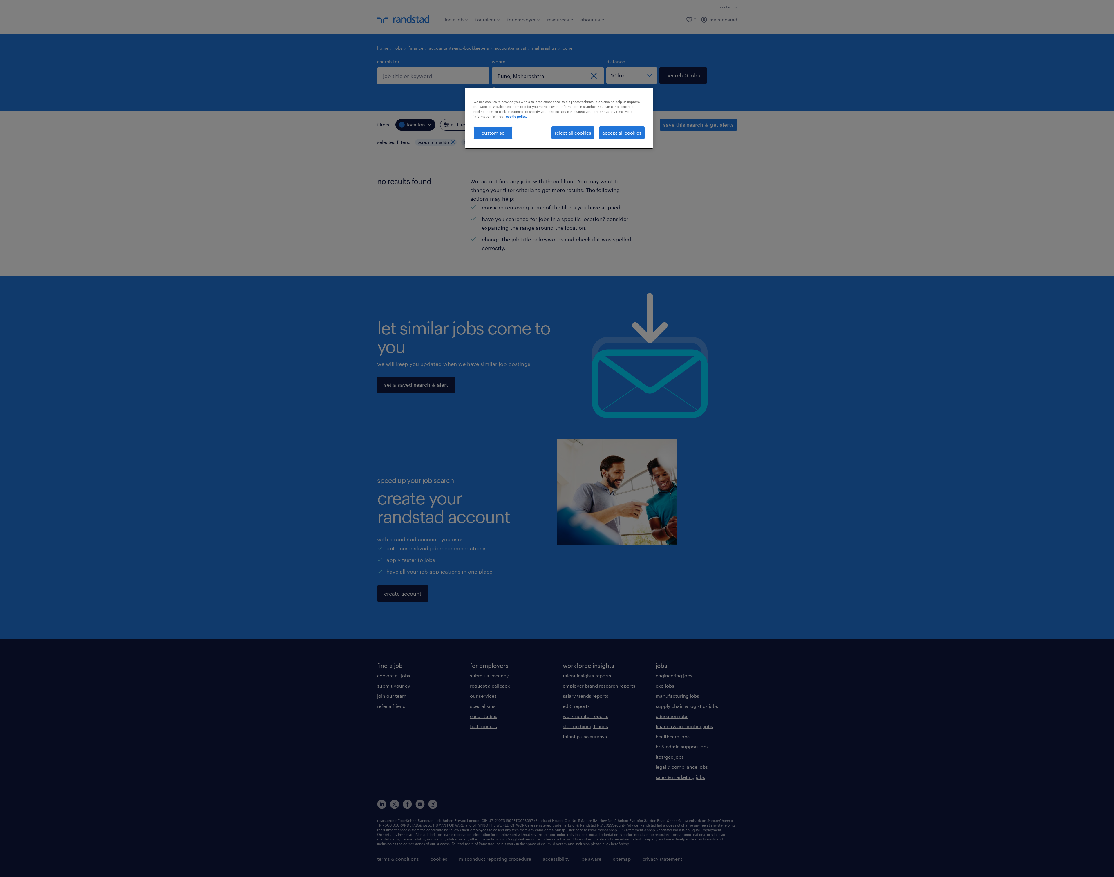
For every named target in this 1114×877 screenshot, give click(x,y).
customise (493, 132)
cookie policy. (516, 116)
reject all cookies (573, 132)
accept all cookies (621, 132)
